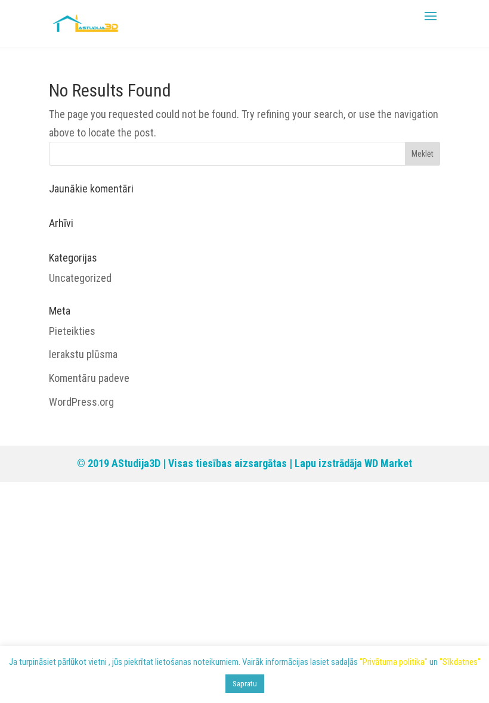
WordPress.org (81, 402)
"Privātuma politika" (394, 662)
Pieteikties (72, 331)
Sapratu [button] (245, 683)
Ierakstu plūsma (83, 354)
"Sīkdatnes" (460, 662)
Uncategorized (80, 278)
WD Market (388, 463)
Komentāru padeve (89, 378)
